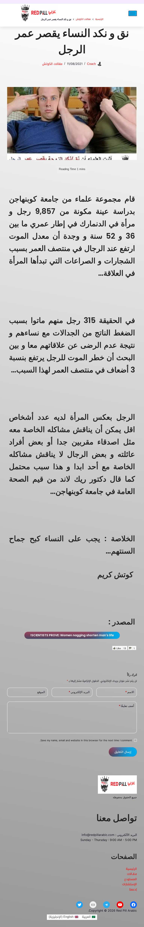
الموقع (41, 692)
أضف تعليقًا (126, 706)
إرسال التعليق (122, 752)
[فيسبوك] (133, 904)
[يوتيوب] (120, 904)
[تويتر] (79, 904)
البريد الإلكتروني (79, 692)
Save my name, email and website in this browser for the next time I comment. (86, 740)
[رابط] (93, 904)
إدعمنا (133, 889)
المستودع (130, 879)
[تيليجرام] (106, 904)
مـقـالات (132, 874)
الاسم (129, 692)
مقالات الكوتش (52, 64)
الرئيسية (131, 869)
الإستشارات (129, 884)
